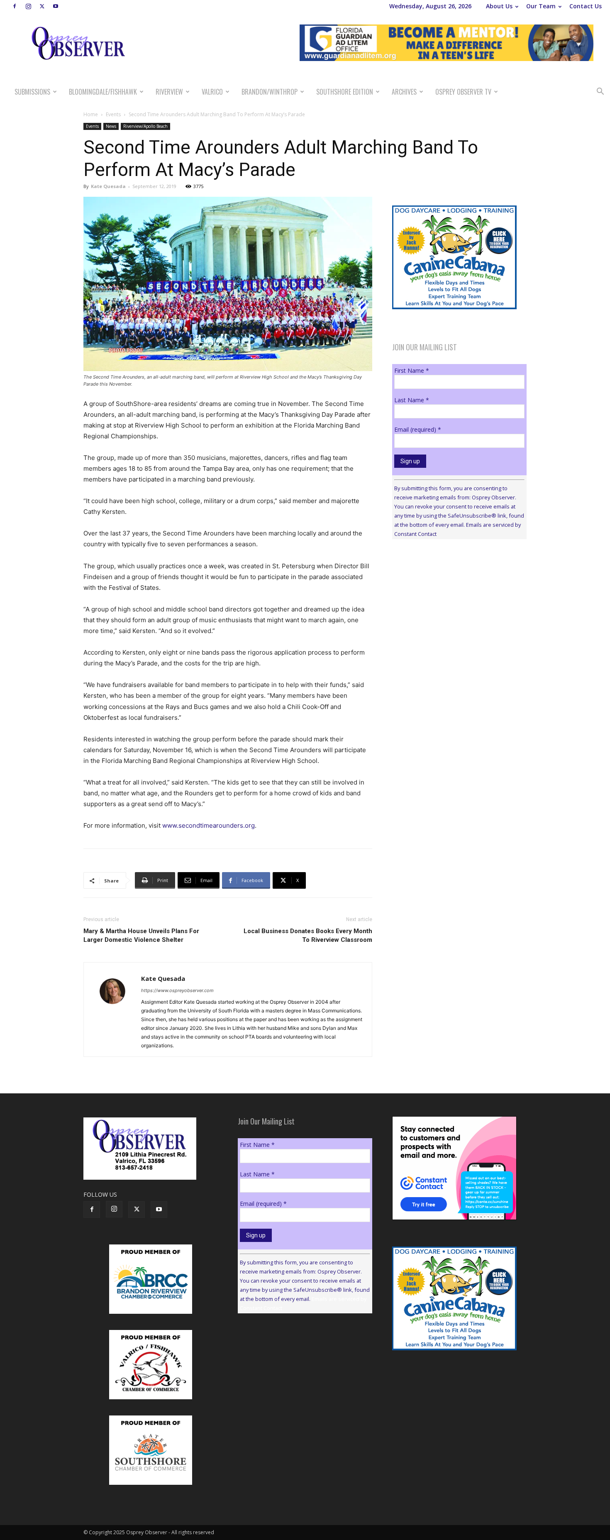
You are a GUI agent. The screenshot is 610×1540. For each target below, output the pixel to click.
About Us (499, 6)
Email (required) (417, 429)
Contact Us (585, 6)
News (111, 126)
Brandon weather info (454, 622)
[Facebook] (14, 6)
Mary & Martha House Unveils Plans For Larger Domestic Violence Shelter (141, 935)
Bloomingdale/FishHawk (103, 92)
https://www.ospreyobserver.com (177, 990)
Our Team (541, 6)
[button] (600, 92)
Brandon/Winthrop (270, 92)
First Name (411, 370)
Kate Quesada (108, 186)
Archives (404, 92)
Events (113, 114)
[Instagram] (28, 6)
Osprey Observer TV (463, 92)
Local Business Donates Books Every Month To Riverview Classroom (308, 935)
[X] (42, 6)
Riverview (169, 92)
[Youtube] (55, 6)
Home (90, 114)
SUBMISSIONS (32, 92)
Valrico (212, 92)
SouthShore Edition (344, 92)
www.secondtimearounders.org (208, 825)
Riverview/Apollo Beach (145, 126)
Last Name (411, 400)
